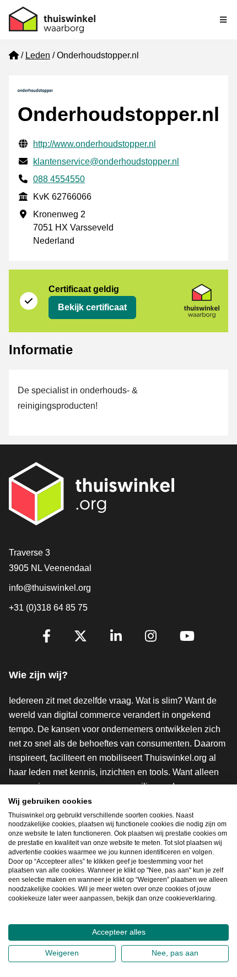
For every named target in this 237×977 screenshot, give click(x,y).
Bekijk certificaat (92, 307)
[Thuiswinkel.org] (52, 20)
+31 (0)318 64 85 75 (48, 607)
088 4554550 (59, 179)
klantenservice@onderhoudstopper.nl (106, 161)
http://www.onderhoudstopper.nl (94, 144)
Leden (37, 55)
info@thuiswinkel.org (50, 587)
